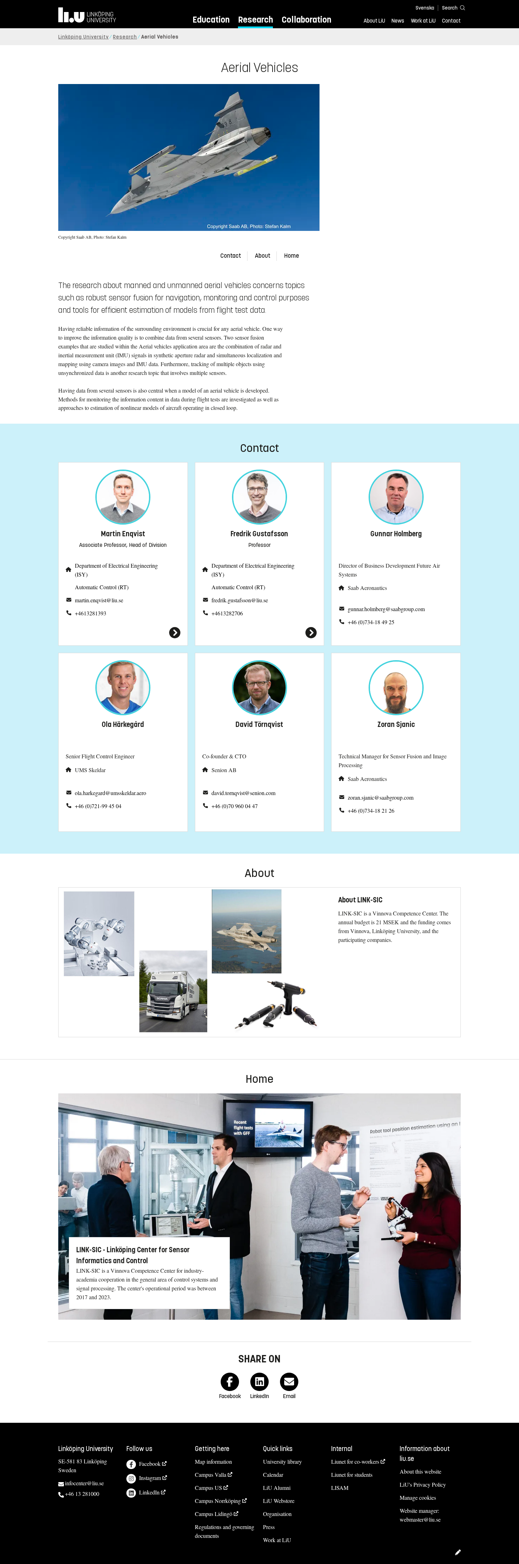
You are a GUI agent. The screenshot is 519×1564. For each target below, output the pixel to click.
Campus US (208, 1487)
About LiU (374, 21)
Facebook (150, 1463)
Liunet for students (351, 1474)
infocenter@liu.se (84, 1483)
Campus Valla (210, 1474)
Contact (451, 21)
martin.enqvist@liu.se (99, 600)
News (398, 21)
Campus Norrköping (218, 1500)
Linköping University (83, 37)
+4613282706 (227, 613)
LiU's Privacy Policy (423, 1484)
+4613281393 (90, 613)
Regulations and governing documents (224, 1531)
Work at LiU (423, 21)
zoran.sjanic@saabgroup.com (380, 797)
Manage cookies (418, 1497)
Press (269, 1526)
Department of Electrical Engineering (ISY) (116, 570)
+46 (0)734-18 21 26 (371, 810)
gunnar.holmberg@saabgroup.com (386, 609)
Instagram (150, 1477)
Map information (213, 1461)
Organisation (277, 1513)
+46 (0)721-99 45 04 (98, 806)
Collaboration (306, 19)
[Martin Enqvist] (123, 632)
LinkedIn (149, 1492)
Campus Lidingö (213, 1513)
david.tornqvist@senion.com (243, 792)
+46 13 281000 (82, 1493)
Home (291, 255)
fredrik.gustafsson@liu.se (239, 600)
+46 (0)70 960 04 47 (234, 806)
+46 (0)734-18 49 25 (371, 622)
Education (210, 19)
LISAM (339, 1487)
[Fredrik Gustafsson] (259, 632)
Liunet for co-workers (355, 1461)
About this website (420, 1471)
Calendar (273, 1474)
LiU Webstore (278, 1500)
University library (282, 1461)
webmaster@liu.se (420, 1519)
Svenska (425, 8)
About (262, 255)
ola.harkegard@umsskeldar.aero (110, 792)
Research (255, 19)
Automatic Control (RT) (102, 587)
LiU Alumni (277, 1487)
